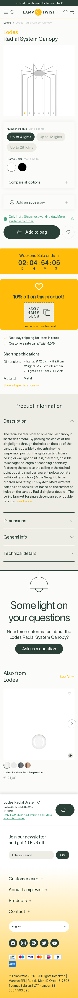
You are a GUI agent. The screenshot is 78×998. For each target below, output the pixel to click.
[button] (39, 312)
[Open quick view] (70, 755)
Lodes (7, 22)
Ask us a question (39, 648)
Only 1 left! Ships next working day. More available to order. (27, 816)
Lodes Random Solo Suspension (23, 772)
